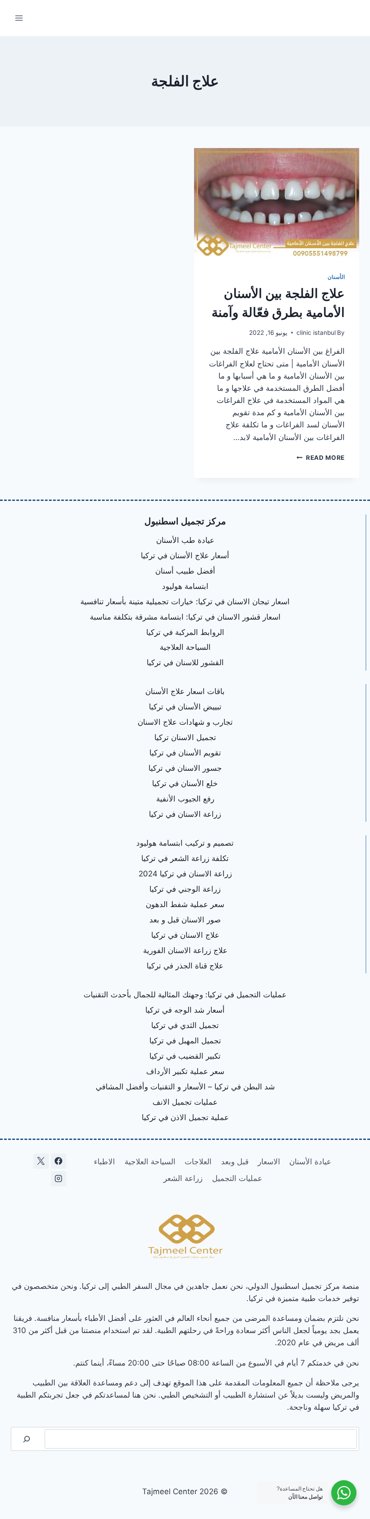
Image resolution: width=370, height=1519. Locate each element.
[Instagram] (58, 1178)
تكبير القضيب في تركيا (185, 1056)
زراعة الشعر (183, 1178)
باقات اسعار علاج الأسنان (185, 691)
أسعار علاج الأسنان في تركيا (185, 555)
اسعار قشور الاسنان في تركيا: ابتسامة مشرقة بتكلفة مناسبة (185, 616)
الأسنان (336, 276)
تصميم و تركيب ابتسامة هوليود (185, 842)
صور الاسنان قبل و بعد (185, 919)
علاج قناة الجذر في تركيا (185, 965)
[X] (41, 1161)
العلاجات (198, 1161)
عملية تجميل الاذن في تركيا (185, 1117)
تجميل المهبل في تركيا (185, 1040)
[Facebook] (58, 1161)
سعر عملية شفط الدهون (185, 904)
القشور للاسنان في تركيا (185, 662)
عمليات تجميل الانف (185, 1102)
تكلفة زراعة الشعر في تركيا (185, 858)
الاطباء (104, 1161)
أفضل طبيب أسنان (185, 570)
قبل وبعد (235, 1161)
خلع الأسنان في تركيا (185, 783)
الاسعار (269, 1161)
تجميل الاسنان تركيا (185, 737)
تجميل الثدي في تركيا (185, 1025)
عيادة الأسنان (310, 1161)
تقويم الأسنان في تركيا (185, 752)
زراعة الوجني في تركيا (185, 889)
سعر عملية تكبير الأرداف (185, 1071)
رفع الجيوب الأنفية (185, 798)
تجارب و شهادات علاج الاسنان (185, 722)
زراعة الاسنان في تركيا (185, 814)
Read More (320, 457)
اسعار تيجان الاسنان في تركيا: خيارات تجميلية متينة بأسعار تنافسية (185, 601)
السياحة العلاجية (185, 647)
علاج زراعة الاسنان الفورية (185, 950)
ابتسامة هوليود (185, 586)
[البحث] (26, 1439)
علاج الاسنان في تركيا (185, 935)
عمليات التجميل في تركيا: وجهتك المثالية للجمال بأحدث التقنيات (185, 994)
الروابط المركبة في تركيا (185, 632)
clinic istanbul (316, 332)
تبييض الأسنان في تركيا (185, 706)
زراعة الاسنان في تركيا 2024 (185, 873)
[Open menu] (19, 18)
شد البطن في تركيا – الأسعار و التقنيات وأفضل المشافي (185, 1086)
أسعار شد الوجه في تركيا (185, 1009)
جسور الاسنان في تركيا (185, 768)
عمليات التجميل (237, 1178)
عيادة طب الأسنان (185, 540)
